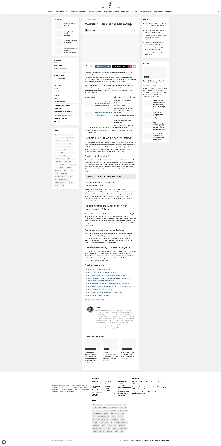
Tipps (71, 170)
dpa (65, 143)
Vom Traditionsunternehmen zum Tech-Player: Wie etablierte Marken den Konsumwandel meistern (156, 25)
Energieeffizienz (67, 146)
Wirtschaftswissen (146, 12)
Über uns (151, 440)
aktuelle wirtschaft (60, 135)
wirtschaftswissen (69, 182)
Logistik (56, 95)
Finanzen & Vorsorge (95, 12)
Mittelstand (71, 158)
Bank (67, 137)
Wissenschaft (58, 121)
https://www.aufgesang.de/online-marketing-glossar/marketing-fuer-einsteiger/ (112, 286)
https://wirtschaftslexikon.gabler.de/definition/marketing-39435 (107, 275)
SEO (56, 167)
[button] (4, 442)
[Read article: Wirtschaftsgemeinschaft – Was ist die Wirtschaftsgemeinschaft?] (58, 51)
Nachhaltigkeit (58, 161)
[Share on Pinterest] (130, 66)
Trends (56, 173)
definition (62, 140)
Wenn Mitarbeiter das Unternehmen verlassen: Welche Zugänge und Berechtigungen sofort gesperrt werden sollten (91, 356)
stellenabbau (58, 170)
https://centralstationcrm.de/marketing (99, 269)
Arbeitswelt (70, 135)
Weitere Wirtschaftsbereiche (163, 12)
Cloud (56, 140)
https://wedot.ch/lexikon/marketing (98, 295)
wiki (89, 299)
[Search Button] (219, 12)
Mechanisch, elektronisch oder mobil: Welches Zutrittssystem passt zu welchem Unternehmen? (156, 37)
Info (62, 152)
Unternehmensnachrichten (78, 12)
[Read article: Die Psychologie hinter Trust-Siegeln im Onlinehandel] (58, 34)
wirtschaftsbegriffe (64, 179)
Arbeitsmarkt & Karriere (121, 12)
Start (50, 12)
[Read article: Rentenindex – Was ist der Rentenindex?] (58, 42)
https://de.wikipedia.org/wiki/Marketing (100, 289)
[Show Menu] (2, 11)
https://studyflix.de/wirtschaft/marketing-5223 (102, 272)
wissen (102, 299)
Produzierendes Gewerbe (62, 105)
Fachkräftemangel (68, 149)
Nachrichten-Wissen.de (68, 391)
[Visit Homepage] (110, 5)
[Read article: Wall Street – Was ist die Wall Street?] (58, 26)
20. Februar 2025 (125, 358)
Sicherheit (61, 167)
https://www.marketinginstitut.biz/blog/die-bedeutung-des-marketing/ (109, 283)
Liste (167, 440)
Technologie (108, 12)
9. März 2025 (98, 117)
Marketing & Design (60, 102)
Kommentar (72, 152)
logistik (57, 158)
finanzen (57, 152)
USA (71, 176)
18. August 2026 (98, 109)
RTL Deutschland (71, 164)
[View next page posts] (100, 122)
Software (69, 167)
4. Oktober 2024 (101, 30)
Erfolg (119, 90)
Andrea (92, 30)
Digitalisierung (58, 143)
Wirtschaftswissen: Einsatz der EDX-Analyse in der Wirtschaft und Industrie (128, 354)
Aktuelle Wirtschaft (60, 12)
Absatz (116, 82)
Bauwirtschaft (59, 75)
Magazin (134, 12)
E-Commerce (58, 146)
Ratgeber (62, 164)
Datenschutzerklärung (136, 440)
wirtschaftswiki (95, 299)
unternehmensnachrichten (61, 176)
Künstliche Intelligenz (65, 155)
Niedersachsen (68, 161)
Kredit (56, 155)
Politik (56, 164)
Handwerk (57, 92)
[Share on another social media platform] (134, 66)
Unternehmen (129, 142)
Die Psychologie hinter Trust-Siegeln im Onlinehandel (69, 33)
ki (66, 152)
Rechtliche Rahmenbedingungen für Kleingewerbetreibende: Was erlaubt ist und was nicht (103, 114)
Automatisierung (59, 137)
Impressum (126, 440)
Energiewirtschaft (60, 78)
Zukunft (63, 185)
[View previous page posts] (97, 122)
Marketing (88, 73)
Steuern (66, 170)
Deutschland (70, 140)
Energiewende (58, 149)
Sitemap (145, 440)
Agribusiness (58, 65)
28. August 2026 (154, 85)
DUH (70, 143)
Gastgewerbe (58, 85)
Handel (56, 88)
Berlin (71, 137)
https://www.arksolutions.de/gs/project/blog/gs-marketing (105, 292)
